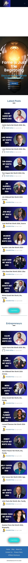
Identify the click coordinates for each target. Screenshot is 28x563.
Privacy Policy (18, 552)
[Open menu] (24, 3)
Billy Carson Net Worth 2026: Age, (13, 477)
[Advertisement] (14, 22)
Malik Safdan (10, 128)
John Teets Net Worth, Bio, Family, (14, 501)
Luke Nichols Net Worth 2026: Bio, (14, 149)
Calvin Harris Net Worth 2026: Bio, (14, 125)
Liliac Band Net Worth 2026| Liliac (13, 271)
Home (8, 549)
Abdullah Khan (10, 202)
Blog (13, 549)
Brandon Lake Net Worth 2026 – (13, 247)
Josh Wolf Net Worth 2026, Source (14, 223)
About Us (19, 549)
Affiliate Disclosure (14, 555)
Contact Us (8, 552)
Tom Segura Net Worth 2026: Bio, (13, 173)
